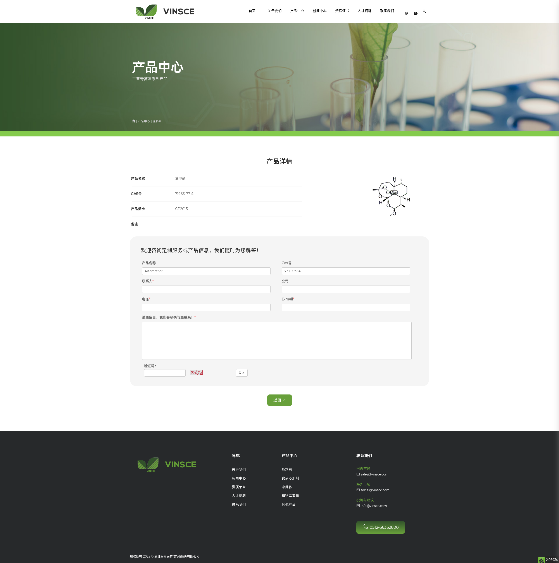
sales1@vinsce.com (375, 490)
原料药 (287, 469)
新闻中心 (320, 11)
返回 (277, 400)
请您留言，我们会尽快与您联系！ (168, 317)
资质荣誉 (239, 487)
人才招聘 (365, 11)
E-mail (287, 299)
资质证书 (342, 11)
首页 (252, 11)
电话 (145, 299)
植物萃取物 (290, 496)
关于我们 (275, 11)
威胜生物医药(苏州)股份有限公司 (176, 556)
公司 (285, 281)
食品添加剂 (290, 478)
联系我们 (387, 11)
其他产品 (289, 504)
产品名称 (149, 263)
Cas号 (287, 263)
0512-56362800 (384, 527)
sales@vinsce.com (374, 474)
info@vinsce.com (373, 506)
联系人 (147, 281)
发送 (242, 373)
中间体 (287, 487)
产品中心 (297, 11)
